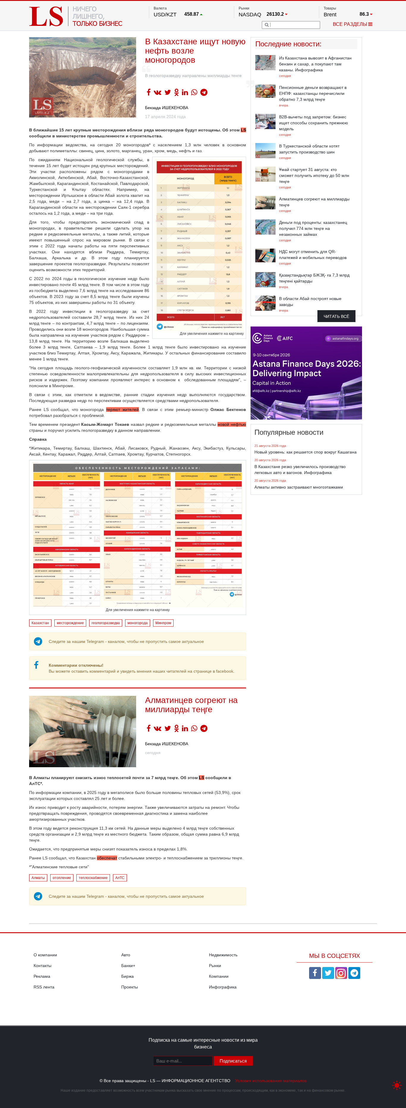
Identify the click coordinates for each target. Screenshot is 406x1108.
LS (243, 130)
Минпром (163, 623)
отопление (62, 878)
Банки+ (128, 965)
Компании (219, 976)
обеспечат (107, 858)
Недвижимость (223, 954)
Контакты (42, 965)
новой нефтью (232, 424)
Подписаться (233, 1060)
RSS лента (44, 987)
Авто (125, 954)
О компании (45, 954)
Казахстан (40, 623)
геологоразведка (106, 623)
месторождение (70, 623)
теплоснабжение (93, 878)
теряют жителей (122, 409)
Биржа (127, 976)
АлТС (120, 878)
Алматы (38, 878)
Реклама (42, 976)
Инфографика (223, 987)
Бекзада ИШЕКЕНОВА (166, 107)
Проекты (129, 987)
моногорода (138, 623)
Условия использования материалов (270, 1080)
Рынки (215, 965)
